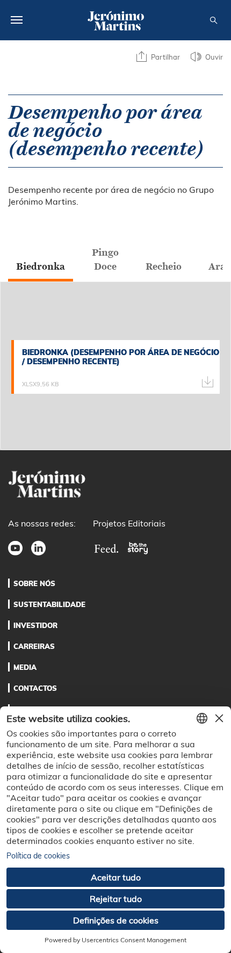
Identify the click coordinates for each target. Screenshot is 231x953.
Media (25, 667)
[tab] (40, 266)
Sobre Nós (34, 583)
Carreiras (34, 646)
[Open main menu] (16, 20)
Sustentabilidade (49, 604)
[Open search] (213, 21)
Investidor (35, 625)
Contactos (35, 688)
